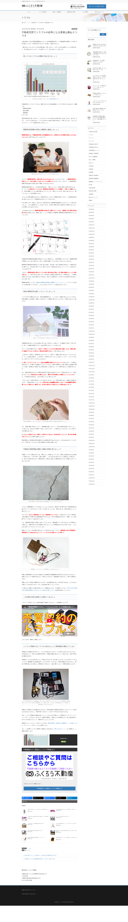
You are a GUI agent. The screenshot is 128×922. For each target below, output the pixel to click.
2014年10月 (92, 484)
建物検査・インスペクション (96, 181)
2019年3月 (91, 321)
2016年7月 (91, 418)
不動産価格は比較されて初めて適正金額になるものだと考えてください (99, 54)
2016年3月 (91, 431)
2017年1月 (91, 399)
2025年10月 (92, 234)
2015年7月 (91, 456)
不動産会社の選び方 (93, 144)
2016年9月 (91, 412)
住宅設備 (91, 166)
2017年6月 (91, 384)
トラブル (74, 28)
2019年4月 (91, 318)
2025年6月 (91, 246)
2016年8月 (91, 415)
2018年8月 (91, 340)
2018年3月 (91, 356)
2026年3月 (91, 218)
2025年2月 (91, 259)
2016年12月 (92, 403)
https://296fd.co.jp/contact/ (28, 894)
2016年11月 (92, 406)
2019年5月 (91, 315)
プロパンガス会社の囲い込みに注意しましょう (63, 816)
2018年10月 (92, 334)
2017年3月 (91, 393)
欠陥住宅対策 (92, 187)
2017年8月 (91, 378)
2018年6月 (91, 346)
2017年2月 (91, 396)
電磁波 (90, 200)
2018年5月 (91, 349)
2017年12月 (92, 365)
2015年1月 (91, 474)
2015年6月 (91, 459)
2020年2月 (91, 293)
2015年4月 (91, 465)
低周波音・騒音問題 (93, 153)
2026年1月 (91, 224)
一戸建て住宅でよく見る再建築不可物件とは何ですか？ (36, 823)
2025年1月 (91, 262)
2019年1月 (91, 328)
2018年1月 (91, 362)
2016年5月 (91, 424)
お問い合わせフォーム (60, 728)
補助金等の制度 (92, 191)
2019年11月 (92, 296)
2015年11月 (92, 443)
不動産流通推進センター (54, 98)
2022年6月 (91, 271)
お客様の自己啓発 (93, 131)
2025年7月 (91, 243)
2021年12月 (92, 278)
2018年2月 (91, 359)
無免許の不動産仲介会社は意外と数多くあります (35, 830)
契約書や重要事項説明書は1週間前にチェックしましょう (51, 282)
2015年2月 (91, 471)
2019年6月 (91, 312)
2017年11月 (92, 368)
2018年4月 (91, 353)
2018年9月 (91, 337)
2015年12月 (92, 440)
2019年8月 (91, 306)
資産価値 (91, 194)
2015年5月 (91, 462)
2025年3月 (91, 256)
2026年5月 (91, 212)
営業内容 (91, 169)
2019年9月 (91, 303)
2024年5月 (91, 265)
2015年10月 (92, 446)
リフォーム (91, 141)
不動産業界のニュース (94, 150)
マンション (91, 137)
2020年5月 (91, 284)
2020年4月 (91, 287)
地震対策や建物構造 (93, 178)
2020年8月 (91, 281)
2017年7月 (91, 381)
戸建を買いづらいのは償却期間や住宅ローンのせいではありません (39, 858)
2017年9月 (91, 374)
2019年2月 (91, 324)
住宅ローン (91, 162)
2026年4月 (91, 215)
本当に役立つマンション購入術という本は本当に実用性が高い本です (40, 855)
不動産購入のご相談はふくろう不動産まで (49, 788)
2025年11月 (92, 231)
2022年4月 (91, 274)
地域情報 (91, 172)
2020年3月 (91, 290)
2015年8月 (91, 453)
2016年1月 (91, 437)
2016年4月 (91, 428)
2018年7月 (91, 343)
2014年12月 (92, 478)
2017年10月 (92, 371)
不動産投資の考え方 (93, 147)
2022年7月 (91, 268)
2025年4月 (91, 253)
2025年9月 (91, 237)
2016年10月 (92, 409)
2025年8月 (91, 240)
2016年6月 (91, 421)
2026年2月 (91, 221)
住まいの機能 (92, 159)
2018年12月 (92, 331)
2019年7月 (91, 309)
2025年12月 (92, 228)
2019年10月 (92, 299)
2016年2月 (91, 434)
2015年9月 (91, 449)
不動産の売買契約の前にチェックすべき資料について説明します (66, 809)
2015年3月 (91, 468)
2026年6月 (91, 209)
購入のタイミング (93, 197)
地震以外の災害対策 (93, 175)
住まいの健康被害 (93, 156)
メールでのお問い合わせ (97, 6)
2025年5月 (91, 249)
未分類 (90, 184)
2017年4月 (91, 390)
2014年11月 (92, 481)
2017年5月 (91, 387)
